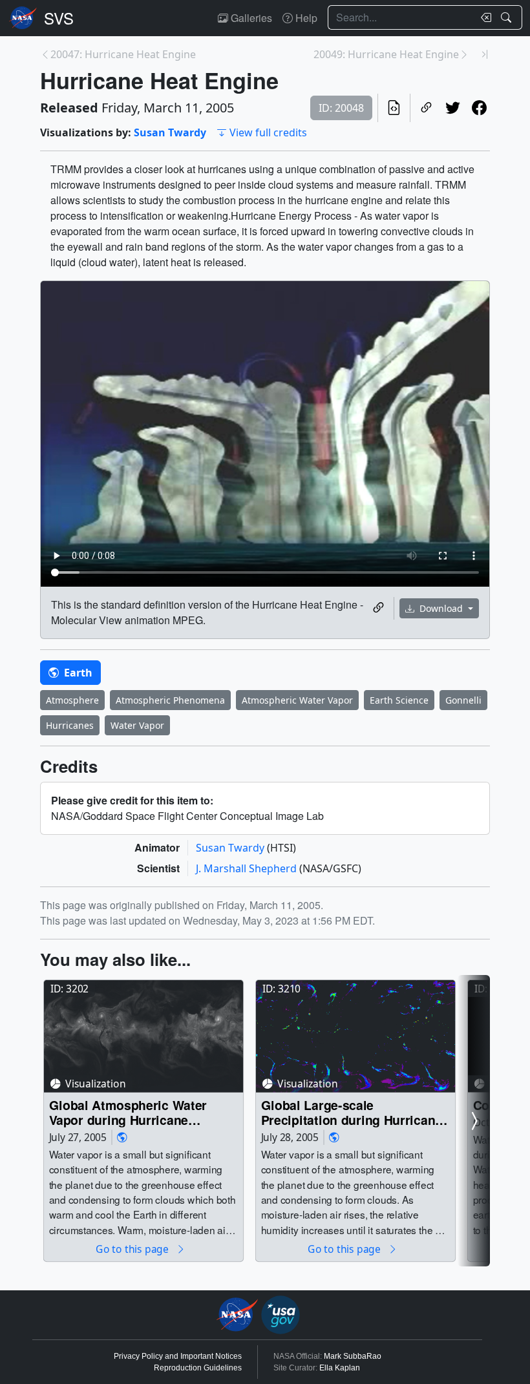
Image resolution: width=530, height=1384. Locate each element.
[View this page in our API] (394, 108)
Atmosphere (72, 700)
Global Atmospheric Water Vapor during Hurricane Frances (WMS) (128, 1112)
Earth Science (399, 700)
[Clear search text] (483, 17)
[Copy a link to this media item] (378, 608)
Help (305, 17)
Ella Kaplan (339, 1367)
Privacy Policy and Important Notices (178, 1356)
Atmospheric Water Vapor (297, 700)
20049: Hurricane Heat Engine (386, 54)
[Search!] (507, 17)
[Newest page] (485, 54)
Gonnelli (463, 700)
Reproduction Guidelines (198, 1367)
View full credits (268, 132)
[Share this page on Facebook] (479, 108)
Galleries (250, 17)
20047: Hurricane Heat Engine (123, 54)
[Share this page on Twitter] (452, 108)
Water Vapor (137, 725)
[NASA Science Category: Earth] (122, 1137)
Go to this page (133, 1248)
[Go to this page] (143, 1036)
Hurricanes (70, 725)
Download (441, 608)
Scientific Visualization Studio (59, 18)
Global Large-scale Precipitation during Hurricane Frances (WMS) (351, 1112)
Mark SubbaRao (352, 1356)
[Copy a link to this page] (426, 108)
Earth (76, 673)
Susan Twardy (170, 132)
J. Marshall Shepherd (247, 868)
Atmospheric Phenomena (170, 700)
